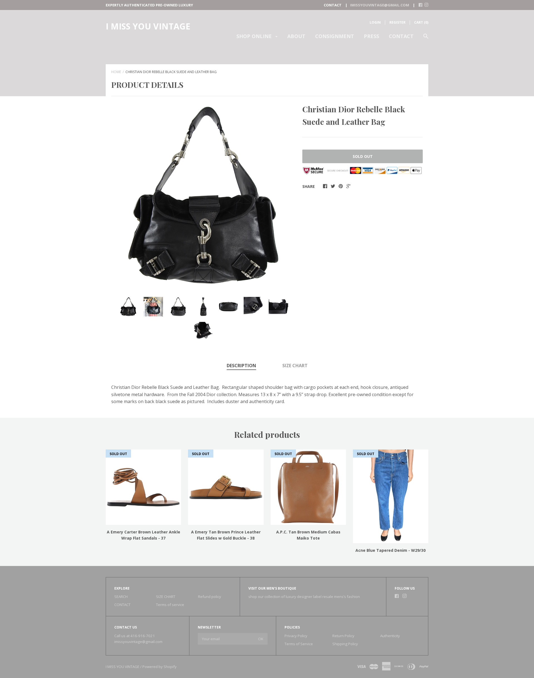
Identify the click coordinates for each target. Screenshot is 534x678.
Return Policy (343, 635)
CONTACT (401, 36)
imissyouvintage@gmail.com (138, 641)
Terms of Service (299, 643)
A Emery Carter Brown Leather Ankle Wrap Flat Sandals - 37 (143, 535)
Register (397, 22)
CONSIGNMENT (334, 36)
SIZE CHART (295, 365)
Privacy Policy (296, 635)
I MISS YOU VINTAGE (148, 26)
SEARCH (121, 596)
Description (241, 365)
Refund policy (209, 596)
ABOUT (296, 36)
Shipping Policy (345, 643)
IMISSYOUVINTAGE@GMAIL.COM (379, 5)
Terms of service (170, 604)
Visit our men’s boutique (272, 588)
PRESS (371, 36)
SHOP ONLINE (254, 36)
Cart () (421, 22)
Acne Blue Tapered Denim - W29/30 (390, 550)
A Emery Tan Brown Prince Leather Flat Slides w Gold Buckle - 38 (226, 535)
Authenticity (390, 635)
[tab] (241, 366)
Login (375, 22)
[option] (203, 195)
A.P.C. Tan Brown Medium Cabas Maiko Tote (308, 535)
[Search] (425, 38)
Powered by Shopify (159, 666)
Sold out (363, 156)
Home (116, 71)
